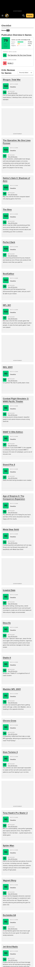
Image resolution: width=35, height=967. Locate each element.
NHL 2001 (8, 367)
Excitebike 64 (9, 915)
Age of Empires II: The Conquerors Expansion (14, 497)
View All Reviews (12, 93)
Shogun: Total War (12, 79)
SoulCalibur (8, 273)
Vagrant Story (9, 880)
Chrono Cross (9, 720)
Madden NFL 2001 (12, 689)
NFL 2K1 (7, 305)
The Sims (7, 209)
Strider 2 (10, 63)
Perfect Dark (9, 242)
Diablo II (7, 657)
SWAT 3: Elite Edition (13, 432)
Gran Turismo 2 (10, 752)
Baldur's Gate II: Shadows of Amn (16, 179)
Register (29, 15)
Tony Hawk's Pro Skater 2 (15, 813)
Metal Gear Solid (11, 529)
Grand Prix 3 (9, 464)
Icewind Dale (9, 590)
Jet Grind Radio (10, 946)
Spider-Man (8, 845)
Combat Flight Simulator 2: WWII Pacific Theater (16, 400)
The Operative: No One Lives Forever (20, 55)
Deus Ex (7, 623)
